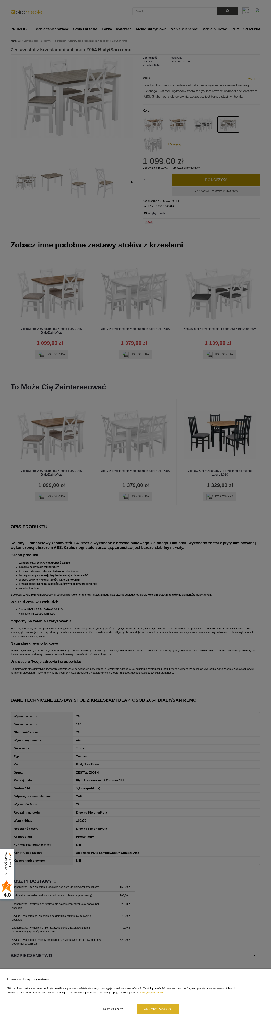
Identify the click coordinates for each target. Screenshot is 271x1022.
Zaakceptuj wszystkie (158, 1008)
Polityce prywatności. (152, 992)
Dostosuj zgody (113, 1008)
